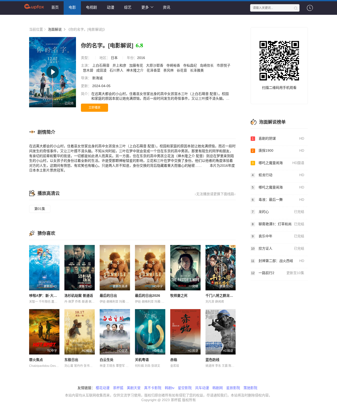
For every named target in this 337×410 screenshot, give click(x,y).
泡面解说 (55, 29)
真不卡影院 (152, 388)
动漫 (110, 7)
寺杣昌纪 (190, 65)
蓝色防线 (212, 360)
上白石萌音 (101, 65)
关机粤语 (142, 360)
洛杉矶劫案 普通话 (78, 296)
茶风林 (169, 70)
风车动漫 (202, 388)
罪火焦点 (36, 360)
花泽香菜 (154, 70)
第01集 (39, 209)
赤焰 (173, 360)
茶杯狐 (118, 388)
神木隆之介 (135, 70)
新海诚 (98, 78)
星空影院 (185, 388)
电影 (72, 7)
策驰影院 (250, 388)
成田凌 (102, 70)
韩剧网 (217, 388)
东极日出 (71, 360)
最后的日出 (108, 296)
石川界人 (117, 70)
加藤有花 (136, 65)
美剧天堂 (134, 388)
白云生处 (106, 360)
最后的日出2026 (147, 296)
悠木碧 (88, 70)
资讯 (166, 7)
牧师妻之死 (178, 296)
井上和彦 (119, 65)
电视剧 (91, 7)
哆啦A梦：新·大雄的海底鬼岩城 (53, 296)
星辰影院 (233, 388)
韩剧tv (169, 388)
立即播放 (94, 107)
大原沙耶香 (155, 65)
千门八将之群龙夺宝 (221, 296)
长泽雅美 (197, 70)
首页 (55, 7)
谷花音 (182, 70)
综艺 (127, 7)
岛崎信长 (207, 65)
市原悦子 (223, 65)
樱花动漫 (103, 388)
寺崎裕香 (173, 65)
